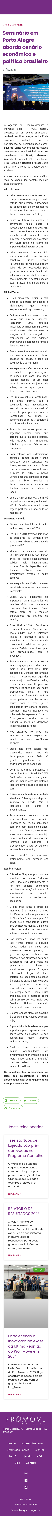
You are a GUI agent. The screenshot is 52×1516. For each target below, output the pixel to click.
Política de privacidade (26, 1504)
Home (12, 1443)
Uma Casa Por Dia (18, 1450)
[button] (12, 1100)
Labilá (12, 1456)
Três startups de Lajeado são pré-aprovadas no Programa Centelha (26, 1148)
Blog (17, 1463)
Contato (31, 1463)
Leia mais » (14, 1193)
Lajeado (26, 1456)
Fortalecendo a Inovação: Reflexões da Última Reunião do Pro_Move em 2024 (26, 1346)
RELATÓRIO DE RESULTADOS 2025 (24, 1211)
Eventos (17, 25)
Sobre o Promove (32, 1443)
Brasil (6, 25)
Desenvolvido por (19, 1510)
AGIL (39, 1456)
